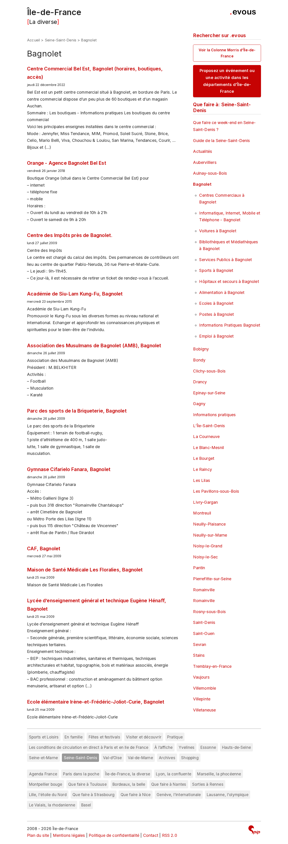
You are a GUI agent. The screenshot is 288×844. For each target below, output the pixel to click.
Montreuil (202, 513)
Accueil (33, 40)
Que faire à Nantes (168, 784)
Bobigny (201, 349)
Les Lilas (201, 480)
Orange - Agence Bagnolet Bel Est (66, 163)
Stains (199, 655)
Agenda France (43, 774)
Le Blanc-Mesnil (208, 447)
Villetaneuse (204, 710)
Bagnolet (202, 184)
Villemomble (204, 688)
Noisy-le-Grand (207, 546)
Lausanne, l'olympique (227, 794)
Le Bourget (203, 458)
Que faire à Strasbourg (93, 794)
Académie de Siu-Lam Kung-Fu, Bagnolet (75, 294)
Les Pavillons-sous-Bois (216, 491)
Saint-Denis (204, 622)
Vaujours (201, 677)
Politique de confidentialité (114, 835)
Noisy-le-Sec (205, 557)
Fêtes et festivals (104, 737)
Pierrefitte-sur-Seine (212, 578)
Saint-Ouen (203, 633)
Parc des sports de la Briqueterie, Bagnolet (77, 411)
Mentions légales (69, 835)
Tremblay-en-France (212, 666)
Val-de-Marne (140, 757)
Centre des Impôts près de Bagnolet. (69, 235)
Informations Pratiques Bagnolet (229, 325)
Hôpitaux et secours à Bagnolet (229, 281)
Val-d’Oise (112, 757)
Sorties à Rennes (207, 784)
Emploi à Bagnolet (216, 336)
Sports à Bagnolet (216, 270)
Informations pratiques (214, 414)
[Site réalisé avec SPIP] (254, 830)
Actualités (202, 151)
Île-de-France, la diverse (127, 774)
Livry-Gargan (205, 502)
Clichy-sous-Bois (209, 371)
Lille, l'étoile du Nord (48, 794)
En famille (74, 737)
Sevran (199, 644)
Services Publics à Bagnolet (225, 259)
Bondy (199, 360)
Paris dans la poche (81, 774)
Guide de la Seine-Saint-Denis (221, 140)
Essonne (208, 747)
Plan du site (38, 835)
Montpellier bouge (45, 784)
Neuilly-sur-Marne (210, 535)
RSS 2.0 (169, 835)
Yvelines (186, 747)
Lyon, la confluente (173, 774)
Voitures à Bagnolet (217, 230)
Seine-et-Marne (43, 757)
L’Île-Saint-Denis (209, 425)
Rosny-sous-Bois (209, 611)
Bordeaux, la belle (128, 784)
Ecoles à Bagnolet (216, 303)
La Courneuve (206, 436)
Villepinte (201, 699)
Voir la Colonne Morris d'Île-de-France (227, 53)
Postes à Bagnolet (216, 314)
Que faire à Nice (136, 794)
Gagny (199, 403)
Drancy (200, 381)
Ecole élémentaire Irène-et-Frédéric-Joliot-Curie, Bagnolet (95, 702)
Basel (86, 805)
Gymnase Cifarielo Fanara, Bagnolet (68, 469)
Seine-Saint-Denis (60, 40)
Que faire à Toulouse (87, 784)
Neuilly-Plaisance (209, 524)
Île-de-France (54, 12)
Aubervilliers (204, 162)
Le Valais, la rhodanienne (52, 805)
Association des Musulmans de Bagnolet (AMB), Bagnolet (94, 345)
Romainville (204, 589)
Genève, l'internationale (179, 794)
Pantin (199, 567)
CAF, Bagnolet (43, 548)
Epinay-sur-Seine (209, 392)
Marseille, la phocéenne (219, 774)
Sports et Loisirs (44, 737)
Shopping (189, 757)
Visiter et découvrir (143, 737)
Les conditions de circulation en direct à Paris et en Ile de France (88, 747)
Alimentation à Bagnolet (221, 292)
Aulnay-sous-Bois (210, 173)
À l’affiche (163, 747)
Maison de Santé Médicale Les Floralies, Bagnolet (85, 570)
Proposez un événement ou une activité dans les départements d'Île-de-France (227, 81)
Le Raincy (202, 469)
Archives (167, 757)
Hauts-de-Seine (236, 747)
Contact (150, 835)
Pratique (174, 737)
